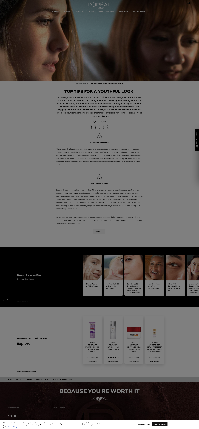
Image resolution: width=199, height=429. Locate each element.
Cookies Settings (144, 424)
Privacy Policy (12, 427)
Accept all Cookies (159, 424)
